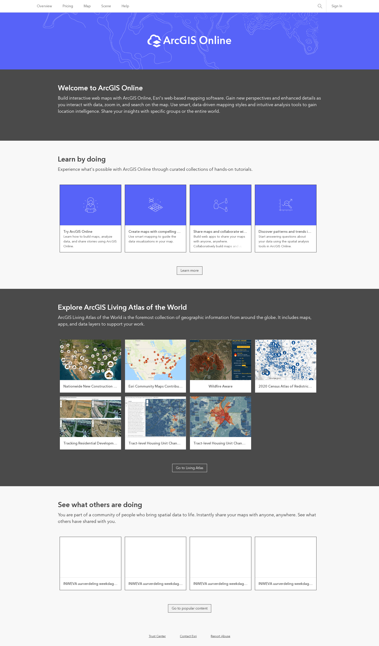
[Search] (320, 6)
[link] (90, 218)
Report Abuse (220, 636)
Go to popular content (189, 608)
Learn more (190, 270)
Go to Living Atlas (189, 468)
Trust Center (157, 636)
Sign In (337, 6)
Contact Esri (188, 636)
